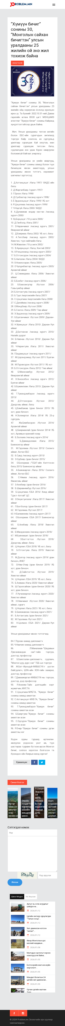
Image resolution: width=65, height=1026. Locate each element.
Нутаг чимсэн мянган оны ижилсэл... (14, 809)
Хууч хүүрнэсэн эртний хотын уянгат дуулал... (54, 808)
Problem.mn (23, 1019)
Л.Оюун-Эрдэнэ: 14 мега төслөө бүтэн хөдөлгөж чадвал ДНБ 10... (40, 802)
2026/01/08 (35, 947)
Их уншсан (31, 896)
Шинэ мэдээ (17, 896)
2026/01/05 (35, 960)
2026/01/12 (35, 911)
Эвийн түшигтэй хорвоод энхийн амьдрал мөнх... (27, 808)
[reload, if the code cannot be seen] (27, 875)
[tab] (17, 896)
